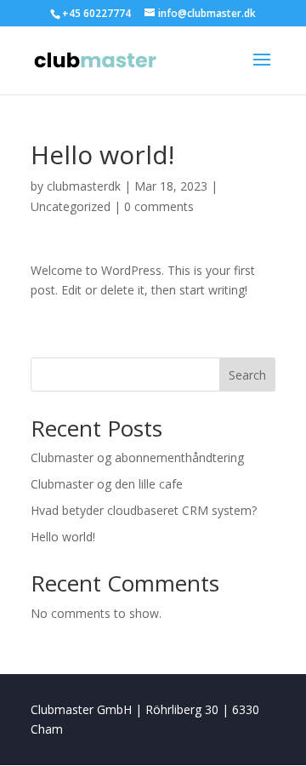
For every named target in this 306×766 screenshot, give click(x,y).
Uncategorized (70, 206)
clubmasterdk (84, 186)
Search (247, 375)
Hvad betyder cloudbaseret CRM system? (144, 510)
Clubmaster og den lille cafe (107, 484)
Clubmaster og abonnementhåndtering (137, 457)
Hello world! (63, 537)
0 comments (159, 206)
